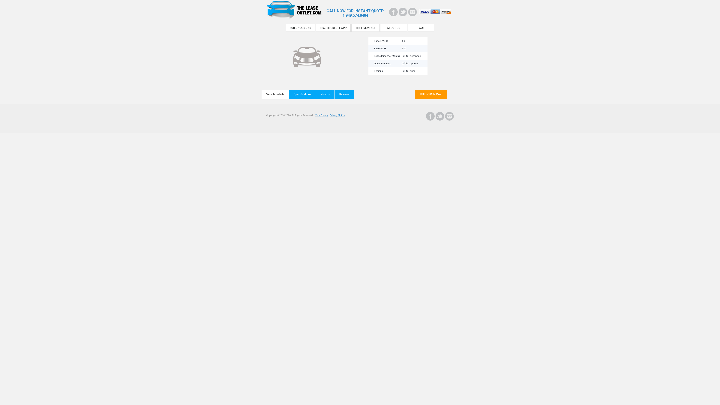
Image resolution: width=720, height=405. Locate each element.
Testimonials (365, 28)
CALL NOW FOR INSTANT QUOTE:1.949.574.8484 (355, 13)
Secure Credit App (333, 28)
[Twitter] (403, 12)
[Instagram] (412, 12)
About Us (393, 28)
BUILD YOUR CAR (431, 94)
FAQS (421, 28)
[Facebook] (393, 12)
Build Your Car (300, 28)
